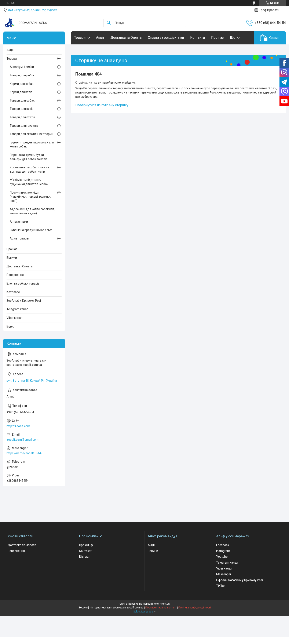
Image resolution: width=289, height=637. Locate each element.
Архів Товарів (19, 238)
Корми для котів (21, 92)
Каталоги (13, 292)
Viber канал (14, 317)
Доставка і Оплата (20, 266)
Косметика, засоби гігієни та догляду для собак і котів (29, 169)
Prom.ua (165, 603)
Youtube (222, 556)
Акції (100, 38)
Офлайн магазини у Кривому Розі (239, 580)
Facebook (222, 545)
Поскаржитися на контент (160, 607)
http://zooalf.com (18, 426)
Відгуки (12, 257)
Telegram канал (17, 309)
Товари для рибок (22, 75)
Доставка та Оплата (126, 38)
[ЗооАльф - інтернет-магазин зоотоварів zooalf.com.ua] (9, 23)
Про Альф (86, 545)
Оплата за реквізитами (166, 38)
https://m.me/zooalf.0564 (24, 453)
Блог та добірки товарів (23, 283)
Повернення (15, 275)
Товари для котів (21, 108)
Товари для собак (22, 100)
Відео (10, 326)
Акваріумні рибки (22, 67)
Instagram (223, 551)
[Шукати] (109, 23)
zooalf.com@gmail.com (23, 439)
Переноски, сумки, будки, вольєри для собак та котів (28, 157)
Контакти (197, 38)
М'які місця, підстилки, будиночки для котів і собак (29, 182)
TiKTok (220, 585)
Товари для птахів (22, 117)
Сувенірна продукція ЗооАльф (31, 230)
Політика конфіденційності (194, 607)
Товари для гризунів (24, 125)
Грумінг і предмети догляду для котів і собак (32, 144)
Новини (153, 551)
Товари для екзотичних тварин (31, 134)
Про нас (217, 38)
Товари (79, 38)
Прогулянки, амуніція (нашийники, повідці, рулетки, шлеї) (30, 196)
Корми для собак (21, 83)
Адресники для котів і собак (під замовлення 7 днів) (32, 211)
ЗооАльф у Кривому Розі (24, 300)
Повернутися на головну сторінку (101, 105)
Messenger (223, 574)
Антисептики (19, 221)
